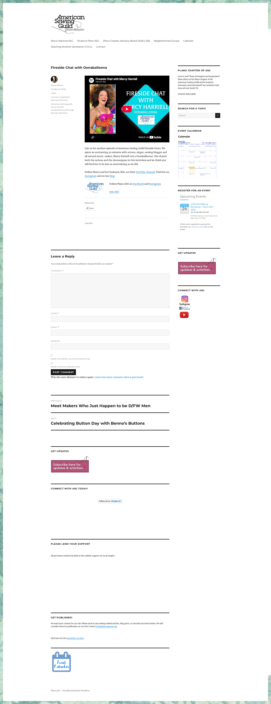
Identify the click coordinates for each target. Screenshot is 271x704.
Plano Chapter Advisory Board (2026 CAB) (126, 41)
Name (55, 313)
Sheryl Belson (57, 85)
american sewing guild (61, 104)
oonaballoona (57, 110)
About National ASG (62, 41)
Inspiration (65, 97)
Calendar (188, 41)
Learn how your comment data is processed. (119, 377)
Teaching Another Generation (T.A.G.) (71, 46)
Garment (55, 97)
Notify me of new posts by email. (65, 367)
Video (53, 93)
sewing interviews (59, 113)
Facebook (138, 183)
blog (112, 176)
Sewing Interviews (59, 100)
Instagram (90, 176)
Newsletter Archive (75, 638)
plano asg (69, 110)
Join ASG (114, 191)
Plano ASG (55, 690)
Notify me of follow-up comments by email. (70, 359)
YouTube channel (145, 172)
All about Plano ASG (88, 41)
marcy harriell (57, 107)
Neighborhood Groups (166, 41)
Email (55, 327)
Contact (100, 46)
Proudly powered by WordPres (76, 690)
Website (55, 341)
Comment (57, 271)
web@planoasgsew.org (106, 626)
